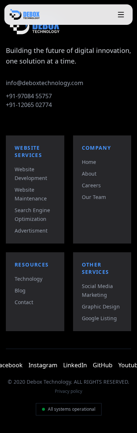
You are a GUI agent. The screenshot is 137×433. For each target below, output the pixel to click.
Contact (24, 302)
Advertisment (31, 230)
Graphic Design (101, 306)
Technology (28, 278)
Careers (91, 185)
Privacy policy (68, 391)
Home (89, 161)
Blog (20, 290)
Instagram (42, 365)
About (89, 173)
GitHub (103, 365)
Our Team (94, 196)
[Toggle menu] (121, 15)
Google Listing (99, 318)
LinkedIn (75, 365)
